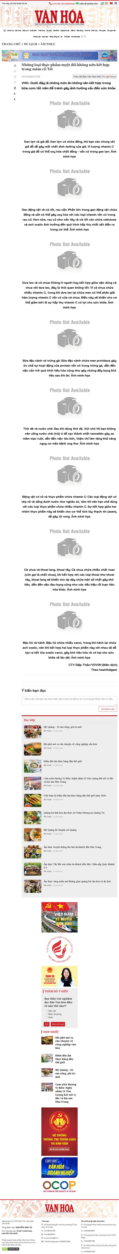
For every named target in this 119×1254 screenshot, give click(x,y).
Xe (61, 36)
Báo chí (25, 30)
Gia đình (56, 30)
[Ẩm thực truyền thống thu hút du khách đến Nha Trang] (32, 851)
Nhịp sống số (54, 36)
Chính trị (10, 30)
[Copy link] (15, 82)
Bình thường (54, 1014)
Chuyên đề (111, 30)
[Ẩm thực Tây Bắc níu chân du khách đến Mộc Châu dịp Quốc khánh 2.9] (32, 869)
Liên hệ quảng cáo (89, 4)
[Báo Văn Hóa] (59, 1207)
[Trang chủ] (4, 31)
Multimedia (75, 36)
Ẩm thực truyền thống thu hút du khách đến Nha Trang (72, 847)
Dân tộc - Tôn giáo (98, 30)
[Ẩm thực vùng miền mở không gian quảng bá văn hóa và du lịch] (32, 886)
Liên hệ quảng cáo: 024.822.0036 (57, 1241)
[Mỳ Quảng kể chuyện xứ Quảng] (32, 834)
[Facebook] (15, 65)
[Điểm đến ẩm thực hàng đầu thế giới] (32, 766)
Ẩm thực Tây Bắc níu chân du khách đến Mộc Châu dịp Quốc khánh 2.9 (79, 865)
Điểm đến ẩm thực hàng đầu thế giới (63, 761)
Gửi (46, 1024)
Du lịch (49, 30)
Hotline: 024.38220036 (63, 4)
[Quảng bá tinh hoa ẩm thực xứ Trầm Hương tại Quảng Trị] (32, 817)
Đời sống (80, 30)
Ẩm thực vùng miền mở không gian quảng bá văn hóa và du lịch (77, 881)
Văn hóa (18, 30)
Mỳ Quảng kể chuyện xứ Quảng (60, 830)
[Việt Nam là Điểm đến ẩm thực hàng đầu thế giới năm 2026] (32, 800)
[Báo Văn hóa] (59, 16)
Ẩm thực (48, 731)
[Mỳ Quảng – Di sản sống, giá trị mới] (32, 731)
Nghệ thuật (65, 30)
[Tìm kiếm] (82, 36)
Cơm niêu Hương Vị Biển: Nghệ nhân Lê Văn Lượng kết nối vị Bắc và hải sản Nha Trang (78, 779)
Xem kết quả (58, 1024)
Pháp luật (37, 36)
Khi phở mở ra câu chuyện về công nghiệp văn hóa (70, 744)
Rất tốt (52, 1010)
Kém (50, 1017)
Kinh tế (87, 30)
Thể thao (41, 30)
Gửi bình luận (108, 709)
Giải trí (73, 30)
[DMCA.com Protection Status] (10, 1249)
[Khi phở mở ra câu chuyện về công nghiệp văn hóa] (32, 749)
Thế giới (67, 36)
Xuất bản (33, 30)
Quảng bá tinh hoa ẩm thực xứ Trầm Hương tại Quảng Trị (74, 813)
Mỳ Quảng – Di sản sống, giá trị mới (63, 727)
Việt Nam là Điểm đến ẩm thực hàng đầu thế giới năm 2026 (75, 795)
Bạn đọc (45, 36)
